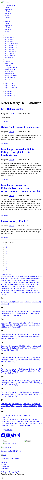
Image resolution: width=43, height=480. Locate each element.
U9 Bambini (9, 42)
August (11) (8, 325)
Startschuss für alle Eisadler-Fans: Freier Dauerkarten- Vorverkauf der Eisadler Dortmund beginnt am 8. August (20, 291)
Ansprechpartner (11, 67)
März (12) (38, 383)
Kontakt (4, 464)
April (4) (28, 348)
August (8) (8, 336)
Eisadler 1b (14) (16, 425)
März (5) (28, 302)
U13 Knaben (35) (7, 423)
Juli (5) (15, 325)
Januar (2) (12, 361)
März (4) (26, 406)
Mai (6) (25, 336)
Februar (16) (36, 302)
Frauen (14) (26, 425)
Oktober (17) (27, 357)
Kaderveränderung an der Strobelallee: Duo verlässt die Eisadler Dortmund (18, 287)
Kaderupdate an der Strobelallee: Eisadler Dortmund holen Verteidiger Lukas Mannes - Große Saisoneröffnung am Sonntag (21, 278)
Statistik (8, 14)
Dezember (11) (6, 415)
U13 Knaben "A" (11, 46)
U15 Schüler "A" (11, 49)
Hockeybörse (10, 77)
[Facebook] (3, 437)
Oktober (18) (27, 404)
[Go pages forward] (6, 268)
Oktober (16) (25, 369)
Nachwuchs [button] (9, 38)
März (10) (36, 371)
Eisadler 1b (9, 57)
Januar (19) (14, 338)
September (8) (36, 346)
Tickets (7, 18)
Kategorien (5, 417)
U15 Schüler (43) (20, 423)
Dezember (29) (6, 334)
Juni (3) (20, 383)
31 (6, 251)
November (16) (17, 357)
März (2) (35, 348)
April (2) (29, 371)
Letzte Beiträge (6, 274)
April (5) (32, 359)
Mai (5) (22, 348)
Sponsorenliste (10, 85)
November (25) (17, 323)
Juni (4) (16, 348)
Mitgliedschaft (10, 69)
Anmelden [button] (8, 430)
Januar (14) (14, 373)
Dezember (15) (6, 404)
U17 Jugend (9, 53)
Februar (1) (5, 361)
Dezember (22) (6, 311)
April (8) (32, 313)
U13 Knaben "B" (11, 47)
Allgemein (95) (16, 419)
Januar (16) (14, 385)
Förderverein (9, 73)
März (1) (38, 359)
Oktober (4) (27, 415)
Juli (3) (14, 394)
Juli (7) (15, 313)
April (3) (32, 383)
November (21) (17, 311)
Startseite (4, 462)
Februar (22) (8, 315)
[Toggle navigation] (8, 2)
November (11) (17, 415)
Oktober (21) (27, 311)
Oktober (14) (26, 346)
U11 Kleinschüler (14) (31, 421)
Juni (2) (16, 302)
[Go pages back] (6, 247)
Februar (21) (8, 327)
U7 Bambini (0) (6, 421)
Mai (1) (22, 302)
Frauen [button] (7, 22)
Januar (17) (5, 304)
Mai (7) (26, 313)
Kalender (8, 93)
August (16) (8, 313)
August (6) (4, 302)
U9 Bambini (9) (18, 421)
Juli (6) (11, 302)
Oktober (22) (27, 323)
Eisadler (11, 114)
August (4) (4, 348)
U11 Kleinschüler (11, 44)
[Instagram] (17, 437)
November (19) (17, 334)
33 (6, 255)
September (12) (36, 369)
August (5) (8, 394)
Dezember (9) (5, 346)
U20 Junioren (10, 55)
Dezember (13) (6, 357)
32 (6, 253)
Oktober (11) (27, 334)
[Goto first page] (6, 245)
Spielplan (8, 10)
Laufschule (9, 71)
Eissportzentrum (11, 75)
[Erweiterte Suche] (10, 443)
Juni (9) (20, 336)
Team (7, 8)
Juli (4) (14, 359)
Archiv (3, 294)
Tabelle (7, 12)
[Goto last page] (6, 270)
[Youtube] (8, 437)
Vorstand (8, 65)
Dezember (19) (6, 323)
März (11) (38, 336)
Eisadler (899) (6, 419)
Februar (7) (33, 406)
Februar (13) (5, 385)
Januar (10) (14, 350)
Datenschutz (5, 466)
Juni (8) (20, 325)
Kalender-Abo (10, 95)
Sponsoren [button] (9, 83)
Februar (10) (5, 396)
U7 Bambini (9, 40)
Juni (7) (20, 313)
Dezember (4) (5, 369)
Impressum (4, 468)
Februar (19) (5, 338)
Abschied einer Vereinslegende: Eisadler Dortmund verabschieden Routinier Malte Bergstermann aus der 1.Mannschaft (20, 282)
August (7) (8, 383)
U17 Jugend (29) (32, 423)
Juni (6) (20, 359)
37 (6, 263)
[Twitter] (13, 437)
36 (6, 261)
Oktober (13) (27, 381)
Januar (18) (17, 315)
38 (6, 265)
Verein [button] (7, 61)
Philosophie (9, 63)
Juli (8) (14, 336)
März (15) (38, 394)
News (7, 16)
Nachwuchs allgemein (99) (31, 419)
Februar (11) (5, 350)
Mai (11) (23, 371)
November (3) (16, 369)
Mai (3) (25, 383)
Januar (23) (17, 327)
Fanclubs (8, 79)
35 (6, 259)
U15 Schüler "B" (11, 51)
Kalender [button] (8, 91)
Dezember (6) (5, 392)
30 (6, 249)
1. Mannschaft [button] (10, 6)
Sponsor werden (11, 87)
